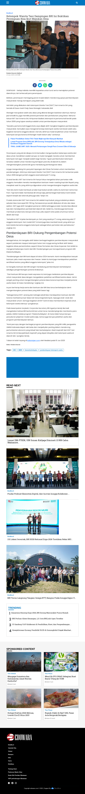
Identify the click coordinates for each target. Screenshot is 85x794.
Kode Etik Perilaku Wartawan (17, 775)
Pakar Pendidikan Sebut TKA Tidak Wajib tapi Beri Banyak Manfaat (37, 139)
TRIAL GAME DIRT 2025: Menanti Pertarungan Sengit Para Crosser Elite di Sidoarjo (43, 146)
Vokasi (10, 751)
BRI (14, 350)
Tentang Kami (12, 769)
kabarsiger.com (33, 340)
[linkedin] (50, 85)
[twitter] (40, 85)
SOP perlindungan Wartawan (17, 778)
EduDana (11, 764)
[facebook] (35, 85)
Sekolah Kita (12, 748)
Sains (10, 761)
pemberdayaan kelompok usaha (51, 350)
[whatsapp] (45, 85)
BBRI (20, 350)
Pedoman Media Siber (15, 772)
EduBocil (9, 13)
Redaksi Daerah (11, 73)
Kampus (10, 754)
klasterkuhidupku (31, 350)
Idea (9, 757)
